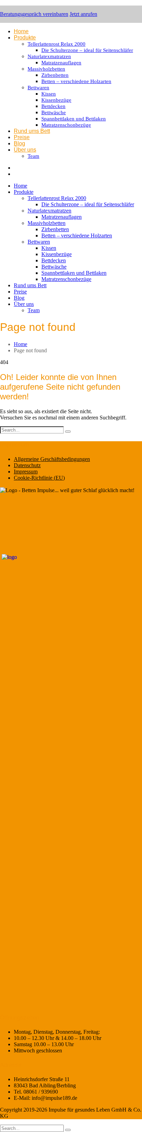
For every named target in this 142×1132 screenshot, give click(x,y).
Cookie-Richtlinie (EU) (39, 478)
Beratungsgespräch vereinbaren (34, 14)
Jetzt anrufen (83, 14)
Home (20, 344)
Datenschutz (27, 465)
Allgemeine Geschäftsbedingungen (52, 459)
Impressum (26, 471)
